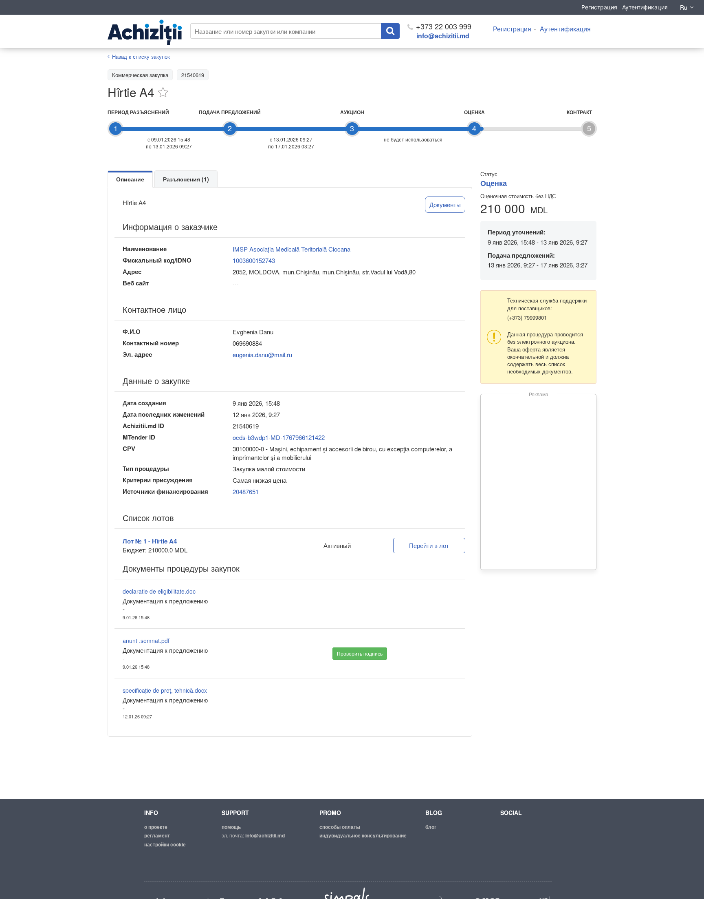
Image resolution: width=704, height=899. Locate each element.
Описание (130, 179)
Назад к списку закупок (141, 56)
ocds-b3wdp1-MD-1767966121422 (279, 437)
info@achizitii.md (442, 35)
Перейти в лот (429, 545)
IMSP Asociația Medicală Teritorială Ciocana (291, 249)
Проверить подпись (360, 653)
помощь (231, 827)
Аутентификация (645, 7)
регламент (157, 835)
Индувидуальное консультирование (363, 835)
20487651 (246, 491)
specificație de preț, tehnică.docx (165, 690)
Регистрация (599, 7)
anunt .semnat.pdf (146, 640)
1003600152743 (254, 260)
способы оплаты (339, 827)
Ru (683, 7)
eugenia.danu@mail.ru (262, 354)
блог (430, 827)
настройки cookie (165, 844)
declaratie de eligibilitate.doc (159, 591)
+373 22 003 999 (442, 26)
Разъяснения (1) (186, 179)
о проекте (155, 827)
